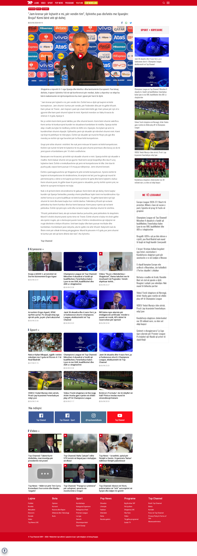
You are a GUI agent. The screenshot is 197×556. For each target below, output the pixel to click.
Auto (54, 516)
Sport (50, 2)
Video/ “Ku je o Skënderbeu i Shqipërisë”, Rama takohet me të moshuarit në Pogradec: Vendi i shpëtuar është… (114, 279)
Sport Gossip (80, 526)
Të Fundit (45, 9)
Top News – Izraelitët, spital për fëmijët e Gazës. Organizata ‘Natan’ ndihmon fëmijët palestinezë (115, 458)
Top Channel (41, 419)
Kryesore (32, 9)
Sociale (30, 516)
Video (43, 2)
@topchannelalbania (94, 419)
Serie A (78, 519)
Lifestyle (103, 506)
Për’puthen (128, 506)
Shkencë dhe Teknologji (60, 513)
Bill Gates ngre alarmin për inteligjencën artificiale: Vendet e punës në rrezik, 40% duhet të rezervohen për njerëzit (114, 317)
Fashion (103, 510)
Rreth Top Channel (155, 503)
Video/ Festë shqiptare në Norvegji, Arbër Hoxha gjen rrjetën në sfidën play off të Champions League (80, 397)
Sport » (34, 330)
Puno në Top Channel (156, 513)
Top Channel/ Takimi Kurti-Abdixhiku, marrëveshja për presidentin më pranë (40, 458)
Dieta (102, 516)
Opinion (55, 503)
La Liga (78, 516)
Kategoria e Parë (82, 510)
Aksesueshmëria (154, 521)
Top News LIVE (91, 2)
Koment (55, 506)
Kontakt (151, 510)
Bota (54, 498)
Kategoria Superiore (83, 506)
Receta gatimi (105, 519)
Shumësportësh (82, 522)
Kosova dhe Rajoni (58, 510)
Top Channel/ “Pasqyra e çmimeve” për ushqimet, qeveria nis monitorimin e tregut (80, 488)
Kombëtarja (80, 503)
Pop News (59, 2)
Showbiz (103, 503)
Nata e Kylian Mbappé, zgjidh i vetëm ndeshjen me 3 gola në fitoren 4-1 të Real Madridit (45, 358)
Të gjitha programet (131, 519)
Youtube (79, 2)
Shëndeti (103, 513)
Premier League (82, 513)
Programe (69, 2)
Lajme (36, 2)
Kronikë (30, 506)
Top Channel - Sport (67, 419)
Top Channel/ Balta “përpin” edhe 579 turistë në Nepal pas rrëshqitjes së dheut (80, 458)
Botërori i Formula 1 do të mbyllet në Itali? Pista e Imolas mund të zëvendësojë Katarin (116, 397)
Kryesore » (37, 249)
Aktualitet (31, 510)
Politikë (30, 503)
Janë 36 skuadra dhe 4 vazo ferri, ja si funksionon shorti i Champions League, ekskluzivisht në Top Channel (80, 317)
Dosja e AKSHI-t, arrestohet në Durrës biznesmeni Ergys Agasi (42, 277)
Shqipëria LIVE (129, 510)
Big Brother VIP (129, 503)
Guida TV (127, 522)
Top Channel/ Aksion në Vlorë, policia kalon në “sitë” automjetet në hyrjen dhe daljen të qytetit (115, 488)
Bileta (150, 506)
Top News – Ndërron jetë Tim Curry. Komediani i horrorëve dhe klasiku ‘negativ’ (44, 488)
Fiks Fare (127, 513)
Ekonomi (31, 513)
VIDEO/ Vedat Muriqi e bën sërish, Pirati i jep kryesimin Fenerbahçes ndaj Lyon (43, 397)
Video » (35, 431)
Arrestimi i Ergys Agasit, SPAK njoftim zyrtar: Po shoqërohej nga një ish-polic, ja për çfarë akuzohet (44, 316)
